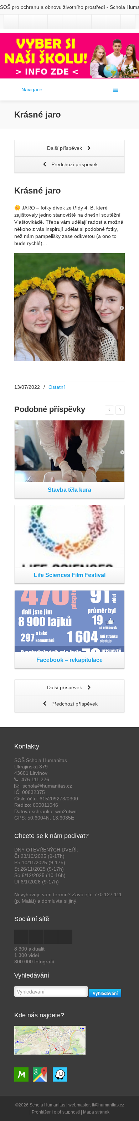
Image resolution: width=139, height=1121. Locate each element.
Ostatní (56, 387)
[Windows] (69, 22)
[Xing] (84, 22)
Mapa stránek (96, 1112)
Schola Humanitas (47, 1105)
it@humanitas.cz (108, 1105)
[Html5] (113, 22)
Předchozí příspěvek (74, 164)
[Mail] (99, 22)
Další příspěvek (65, 148)
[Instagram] (11, 22)
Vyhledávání (105, 993)
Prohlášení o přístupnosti (56, 1112)
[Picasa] (55, 22)
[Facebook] (26, 22)
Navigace (31, 89)
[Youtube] (40, 22)
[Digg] (128, 22)
